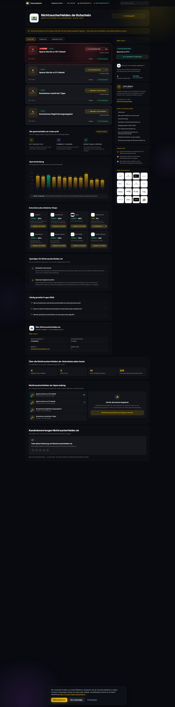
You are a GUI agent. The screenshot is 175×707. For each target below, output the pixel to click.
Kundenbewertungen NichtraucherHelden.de (131, 140)
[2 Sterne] (36, 450)
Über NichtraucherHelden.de (126, 129)
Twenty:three (100, 214)
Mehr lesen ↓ (33, 334)
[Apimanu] (120, 191)
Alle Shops (71, 3)
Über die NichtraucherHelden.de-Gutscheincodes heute (128, 133)
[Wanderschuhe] (128, 183)
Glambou (37, 214)
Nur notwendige (76, 700)
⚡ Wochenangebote (101, 3)
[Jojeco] (128, 199)
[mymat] (128, 191)
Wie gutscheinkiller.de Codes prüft (128, 115)
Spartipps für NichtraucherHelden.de (129, 122)
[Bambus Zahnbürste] (144, 183)
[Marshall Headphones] (136, 199)
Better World (39, 234)
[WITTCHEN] (136, 183)
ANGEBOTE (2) (57, 39)
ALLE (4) (31, 39)
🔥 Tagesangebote (84, 3)
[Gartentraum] (128, 176)
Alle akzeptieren (59, 700)
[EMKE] (144, 191)
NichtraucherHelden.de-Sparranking (129, 137)
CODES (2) (43, 39)
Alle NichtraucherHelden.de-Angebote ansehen (117, 412)
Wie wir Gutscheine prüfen (124, 101)
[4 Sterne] (44, 450)
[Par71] (136, 191)
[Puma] (136, 176)
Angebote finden (57, 3)
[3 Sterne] (40, 450)
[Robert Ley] (120, 199)
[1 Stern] (33, 450)
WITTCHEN (78, 234)
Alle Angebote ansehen (132, 56)
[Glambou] (120, 176)
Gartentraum (59, 214)
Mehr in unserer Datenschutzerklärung (72, 694)
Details (91, 59)
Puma (77, 214)
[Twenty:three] (144, 176)
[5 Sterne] (47, 450)
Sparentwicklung (123, 119)
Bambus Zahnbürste (101, 234)
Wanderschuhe (60, 234)
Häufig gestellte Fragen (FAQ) (127, 125)
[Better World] (120, 183)
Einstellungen (92, 700)
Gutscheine (121, 112)
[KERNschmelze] (144, 199)
